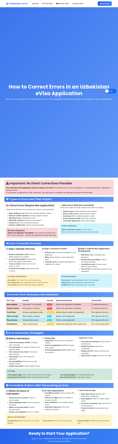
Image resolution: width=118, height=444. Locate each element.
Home (36, 3)
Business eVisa (63, 3)
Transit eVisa (78, 3)
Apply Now (106, 4)
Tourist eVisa (48, 3)
